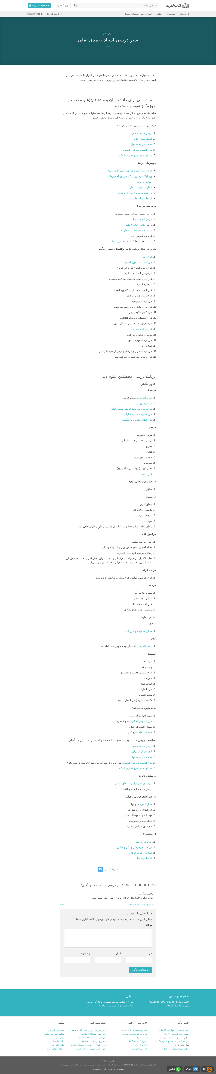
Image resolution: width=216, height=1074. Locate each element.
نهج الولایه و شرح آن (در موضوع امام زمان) (130, 176)
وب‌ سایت (85, 953)
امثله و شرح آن (144, 403)
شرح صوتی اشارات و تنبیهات (134, 1034)
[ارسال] (75, 5)
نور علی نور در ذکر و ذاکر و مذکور (134, 193)
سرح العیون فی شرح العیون (137, 150)
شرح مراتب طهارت (142, 329)
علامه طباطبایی (57, 1041)
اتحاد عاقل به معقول (141, 144)
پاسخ (62, 904)
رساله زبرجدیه (144, 182)
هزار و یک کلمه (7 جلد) (137, 1041)
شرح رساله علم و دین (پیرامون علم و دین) (130, 170)
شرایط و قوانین (109, 1069)
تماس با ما (97, 1069)
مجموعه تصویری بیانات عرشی (133, 1030)
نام (150, 953)
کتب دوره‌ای (146, 14)
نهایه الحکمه (131, 224)
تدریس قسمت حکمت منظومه (136, 230)
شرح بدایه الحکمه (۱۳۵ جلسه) (92, 1038)
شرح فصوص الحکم (142, 721)
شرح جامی (146, 474)
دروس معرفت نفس (141, 133)
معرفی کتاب (108, 33)
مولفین (159, 14)
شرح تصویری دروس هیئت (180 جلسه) (89, 1030)
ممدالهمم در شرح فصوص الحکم (135, 155)
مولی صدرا (59, 1038)
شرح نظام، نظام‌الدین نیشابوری (136, 419)
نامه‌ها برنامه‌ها (144, 858)
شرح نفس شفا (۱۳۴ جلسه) (94, 1034)
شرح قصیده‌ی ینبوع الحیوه (138, 262)
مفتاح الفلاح (146, 804)
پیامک (189, 1069)
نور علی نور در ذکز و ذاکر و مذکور (134, 847)
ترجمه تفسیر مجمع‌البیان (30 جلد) (174, 1030)
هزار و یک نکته (141, 1045)
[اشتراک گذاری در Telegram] (100, 869)
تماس (172, 1069)
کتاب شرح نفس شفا (123, 241)
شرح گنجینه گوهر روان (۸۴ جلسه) (91, 1049)
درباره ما (120, 1069)
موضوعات (171, 14)
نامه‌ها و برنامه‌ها (143, 198)
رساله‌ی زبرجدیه (143, 841)
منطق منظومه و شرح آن (139, 631)
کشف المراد (146, 646)
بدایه (142, 224)
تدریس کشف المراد (142, 219)
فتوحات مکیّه (145, 732)
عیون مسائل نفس (139, 1049)
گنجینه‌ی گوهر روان (142, 751)
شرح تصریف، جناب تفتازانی (137, 414)
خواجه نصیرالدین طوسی (53, 1034)
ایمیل (118, 953)
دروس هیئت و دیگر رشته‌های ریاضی (133, 783)
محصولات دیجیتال (131, 14)
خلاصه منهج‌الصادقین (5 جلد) (176, 1049)
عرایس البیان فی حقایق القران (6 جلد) (172, 1041)
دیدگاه (148, 925)
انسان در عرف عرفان (140, 187)
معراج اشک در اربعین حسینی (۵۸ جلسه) (88, 1045)
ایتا (204, 1069)
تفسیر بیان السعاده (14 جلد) (176, 1034)
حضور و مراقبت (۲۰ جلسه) (94, 1041)
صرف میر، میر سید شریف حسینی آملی (131, 408)
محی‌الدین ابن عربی (55, 1030)
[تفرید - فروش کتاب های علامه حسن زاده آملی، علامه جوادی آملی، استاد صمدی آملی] (177, 5)
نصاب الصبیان (145, 397)
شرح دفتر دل (145, 256)
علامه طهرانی (58, 1045)
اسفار (132, 236)
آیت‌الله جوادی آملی (55, 1049)
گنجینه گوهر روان (143, 138)
